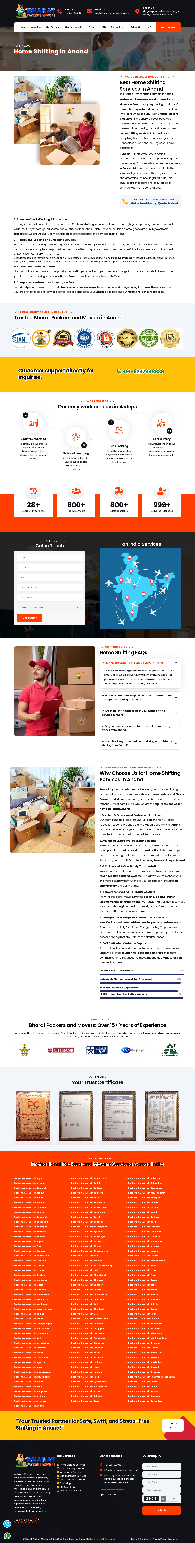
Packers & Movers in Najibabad (31, 1221)
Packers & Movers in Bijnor (28, 1197)
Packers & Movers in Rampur (29, 1251)
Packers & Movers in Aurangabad (89, 1226)
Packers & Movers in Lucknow (144, 1226)
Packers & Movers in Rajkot (143, 1284)
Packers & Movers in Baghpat (30, 1188)
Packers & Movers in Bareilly (86, 1217)
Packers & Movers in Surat (142, 1309)
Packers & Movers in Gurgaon (87, 1347)
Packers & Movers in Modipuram (31, 1299)
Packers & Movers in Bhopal (86, 1246)
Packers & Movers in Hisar (85, 1367)
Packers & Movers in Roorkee (144, 1396)
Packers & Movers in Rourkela (144, 1299)
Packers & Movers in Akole (28, 1386)
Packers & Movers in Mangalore (145, 1241)
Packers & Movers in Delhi (28, 1338)
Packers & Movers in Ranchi (143, 1289)
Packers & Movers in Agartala (30, 1362)
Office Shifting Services (72, 1468)
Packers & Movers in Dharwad (87, 1323)
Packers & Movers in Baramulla (88, 1212)
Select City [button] (137, 27)
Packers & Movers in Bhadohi (87, 1221)
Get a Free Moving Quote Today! (154, 203)
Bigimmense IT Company (102, 1538)
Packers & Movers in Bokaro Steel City (91, 1265)
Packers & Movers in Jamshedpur (146, 1192)
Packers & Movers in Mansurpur (31, 1280)
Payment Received (70, 1490)
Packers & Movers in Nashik (143, 1255)
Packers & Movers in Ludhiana (144, 1231)
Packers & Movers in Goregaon (88, 1338)
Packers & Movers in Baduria (86, 1188)
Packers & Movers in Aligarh (29, 1178)
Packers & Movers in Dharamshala (89, 1318)
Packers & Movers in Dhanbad (87, 1309)
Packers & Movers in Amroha (29, 1183)
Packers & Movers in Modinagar (31, 1304)
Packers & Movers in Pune (142, 1275)
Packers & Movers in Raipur (143, 1280)
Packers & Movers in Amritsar (30, 1401)
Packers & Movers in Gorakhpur (88, 1333)
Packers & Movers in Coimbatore (89, 1294)
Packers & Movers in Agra (28, 1367)
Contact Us (117, 27)
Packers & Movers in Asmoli (29, 1202)
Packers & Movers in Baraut (29, 1192)
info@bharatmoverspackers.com (112, 12)
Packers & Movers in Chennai (87, 1280)
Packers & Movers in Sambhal (30, 1347)
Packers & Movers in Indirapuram (89, 1386)
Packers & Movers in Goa (84, 1313)
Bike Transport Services (72, 1475)
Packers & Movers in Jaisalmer (145, 1178)
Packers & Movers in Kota (142, 1221)
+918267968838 (73, 12)
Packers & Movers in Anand (29, 1405)
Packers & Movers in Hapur (28, 1241)
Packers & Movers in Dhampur (30, 1226)
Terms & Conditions (141, 1538)
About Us (36, 27)
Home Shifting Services (72, 1464)
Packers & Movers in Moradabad (31, 1343)
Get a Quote (168, 27)
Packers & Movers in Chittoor (87, 1284)
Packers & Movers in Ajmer (28, 1381)
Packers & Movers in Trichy (143, 1381)
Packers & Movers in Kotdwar (30, 1275)
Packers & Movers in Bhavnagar (88, 1236)
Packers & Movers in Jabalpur (87, 1396)
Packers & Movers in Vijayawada (145, 1333)
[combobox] (50, 607)
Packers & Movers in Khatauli (30, 1260)
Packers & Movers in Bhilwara (87, 1241)
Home (23, 27)
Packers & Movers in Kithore (29, 1270)
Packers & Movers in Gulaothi (30, 1236)
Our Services (53, 27)
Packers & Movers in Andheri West (89, 1178)
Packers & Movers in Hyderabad (88, 1381)
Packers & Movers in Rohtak (143, 1294)
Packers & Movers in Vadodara (145, 1323)
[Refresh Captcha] (163, 1499)
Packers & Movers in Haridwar (87, 1362)
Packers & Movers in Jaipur (86, 1401)
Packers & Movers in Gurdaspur (88, 1343)
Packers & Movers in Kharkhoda (31, 1255)
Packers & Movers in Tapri (28, 1246)
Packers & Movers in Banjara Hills (89, 1207)
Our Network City (74, 27)
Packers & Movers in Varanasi (144, 1328)
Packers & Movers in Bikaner (86, 1260)
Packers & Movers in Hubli (85, 1376)
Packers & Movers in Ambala (29, 1396)
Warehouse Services (71, 1472)
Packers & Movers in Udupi (142, 1386)
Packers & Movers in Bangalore (88, 1202)
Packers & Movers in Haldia (85, 1352)
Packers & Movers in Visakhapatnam (148, 1338)
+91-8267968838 (112, 1464)
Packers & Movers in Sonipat (143, 1367)
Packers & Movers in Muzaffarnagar (33, 1309)
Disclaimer (173, 1538)
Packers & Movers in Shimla (143, 1304)
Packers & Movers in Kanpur (143, 1202)
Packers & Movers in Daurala (29, 1212)
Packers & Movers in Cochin (86, 1289)
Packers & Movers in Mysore (143, 1246)
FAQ (103, 27)
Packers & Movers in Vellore (143, 1391)
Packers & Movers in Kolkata (143, 1217)
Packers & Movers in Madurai (144, 1236)
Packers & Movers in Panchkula (145, 1352)
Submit (161, 1510)
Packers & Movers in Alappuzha (31, 1391)
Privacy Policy (67, 1487)
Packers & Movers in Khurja (29, 1265)
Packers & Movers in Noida (142, 1265)
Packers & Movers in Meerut (29, 1352)
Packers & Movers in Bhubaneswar (90, 1251)
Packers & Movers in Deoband (30, 1217)
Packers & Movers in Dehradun (88, 1299)
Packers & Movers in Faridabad (31, 1357)
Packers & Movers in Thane (143, 1313)
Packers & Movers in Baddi (85, 1183)
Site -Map (65, 1483)
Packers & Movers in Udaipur (143, 1318)
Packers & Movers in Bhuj (84, 1255)
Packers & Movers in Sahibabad (145, 1362)
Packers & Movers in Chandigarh (89, 1275)
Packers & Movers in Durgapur (87, 1328)
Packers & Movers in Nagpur (143, 1251)
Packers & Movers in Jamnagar (145, 1188)
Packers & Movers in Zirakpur (144, 1343)
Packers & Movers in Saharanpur (32, 1328)
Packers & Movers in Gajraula (30, 1231)
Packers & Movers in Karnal (143, 1207)
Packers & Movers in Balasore (87, 1192)
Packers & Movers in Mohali (143, 1347)
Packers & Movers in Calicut (86, 1270)
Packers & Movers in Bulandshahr (32, 1294)
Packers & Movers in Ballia (85, 1197)
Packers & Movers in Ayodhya (87, 1231)
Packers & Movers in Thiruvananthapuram (151, 1376)
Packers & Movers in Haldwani (87, 1357)
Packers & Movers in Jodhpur (144, 1197)
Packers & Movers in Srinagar (144, 1372)
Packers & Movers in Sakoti (28, 1318)
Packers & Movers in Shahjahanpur (33, 1323)
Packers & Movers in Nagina (29, 1313)
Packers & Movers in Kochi (142, 1212)
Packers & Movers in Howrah (86, 1372)
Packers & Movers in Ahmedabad (32, 1376)
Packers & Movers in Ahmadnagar (32, 1372)
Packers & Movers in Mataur (29, 1284)
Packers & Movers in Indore (86, 1391)
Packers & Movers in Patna (142, 1270)
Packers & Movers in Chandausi (31, 1207)
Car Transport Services (72, 1479)
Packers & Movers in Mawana (30, 1289)
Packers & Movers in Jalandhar (145, 1183)
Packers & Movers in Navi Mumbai (146, 1260)
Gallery (93, 27)
